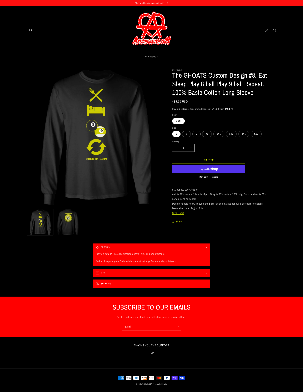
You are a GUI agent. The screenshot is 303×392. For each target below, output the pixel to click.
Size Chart (178, 213)
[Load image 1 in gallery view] (40, 222)
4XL (244, 133)
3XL (231, 133)
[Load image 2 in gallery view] (68, 222)
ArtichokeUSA (147, 384)
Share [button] (179, 221)
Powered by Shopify (160, 384)
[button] (31, 30)
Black (178, 120)
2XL (219, 133)
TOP (151, 352)
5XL (256, 133)
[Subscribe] (177, 327)
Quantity (175, 141)
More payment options (208, 177)
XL (207, 133)
